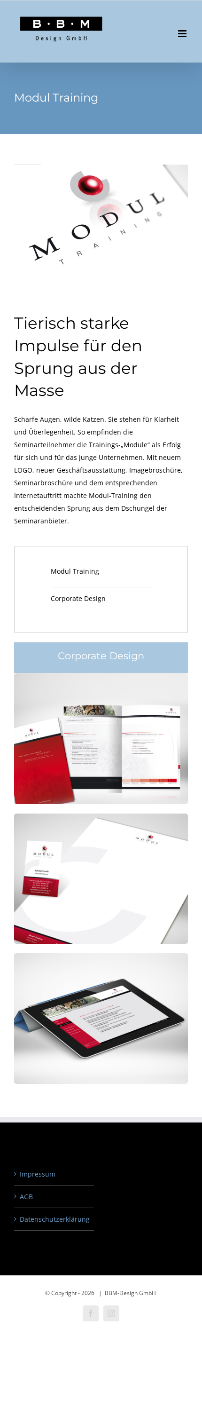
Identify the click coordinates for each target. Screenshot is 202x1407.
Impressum (37, 1174)
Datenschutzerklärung (54, 1219)
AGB (26, 1196)
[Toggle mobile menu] (183, 34)
